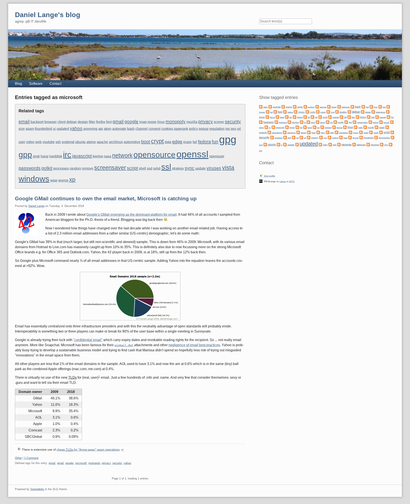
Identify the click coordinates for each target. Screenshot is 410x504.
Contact (55, 83)
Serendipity (37, 489)
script (132, 168)
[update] (285, 144)
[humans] (381, 122)
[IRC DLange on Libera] (260, 181)
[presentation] (336, 132)
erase (187, 142)
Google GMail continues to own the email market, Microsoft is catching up (106, 198)
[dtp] (305, 117)
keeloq (98, 156)
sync (189, 168)
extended (335, 117)
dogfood (300, 117)
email (24, 121)
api (100, 128)
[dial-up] (267, 117)
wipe (53, 180)
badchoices (346, 107)
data (168, 142)
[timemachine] (376, 137)
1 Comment (31, 458)
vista (228, 167)
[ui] (278, 144)
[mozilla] (365, 127)
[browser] (388, 106)
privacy (205, 121)
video (30, 142)
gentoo (295, 122)
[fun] (388, 117)
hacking (375, 122)
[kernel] (305, 127)
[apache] (283, 106)
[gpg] (346, 122)
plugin (313, 133)
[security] (392, 132)
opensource (154, 154)
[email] (320, 117)
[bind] (363, 106)
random (75, 168)
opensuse (216, 156)
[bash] (352, 106)
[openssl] (298, 132)
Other (18, 458)
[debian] (349, 111)
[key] (314, 127)
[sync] (321, 137)
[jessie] (287, 127)
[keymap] (334, 127)
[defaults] (362, 111)
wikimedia (346, 144)
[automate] (317, 106)
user (22, 142)
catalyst (290, 112)
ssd (149, 168)
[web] (330, 144)
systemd (68, 142)
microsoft (81, 463)
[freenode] (377, 117)
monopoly (175, 121)
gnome (322, 122)
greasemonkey (362, 122)
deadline (343, 112)
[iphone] (392, 122)
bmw (376, 107)
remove (87, 168)
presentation (343, 133)
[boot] (380, 106)
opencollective (277, 133)
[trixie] (392, 137)
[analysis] (270, 106)
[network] (387, 127)
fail (195, 142)
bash (131, 128)
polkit (46, 168)
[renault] (361, 132)
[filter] (349, 117)
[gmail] (308, 122)
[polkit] (327, 132)
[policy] (318, 132)
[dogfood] (294, 117)
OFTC (292, 181)
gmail (118, 121)
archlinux (116, 142)
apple (300, 107)
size (22, 128)
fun (215, 141)
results (375, 133)
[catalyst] (285, 111)
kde (301, 128)
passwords (30, 168)
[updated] (297, 144)
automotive (132, 142)
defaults (368, 112)
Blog (18, 83)
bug (280, 111)
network (122, 155)
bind (367, 107)
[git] (301, 122)
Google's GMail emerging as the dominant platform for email (131, 214)
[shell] (285, 137)
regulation (216, 128)
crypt (157, 141)
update (200, 168)
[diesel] (277, 117)
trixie (261, 145)
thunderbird (43, 128)
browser (50, 122)
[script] (381, 132)
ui (54, 128)
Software (35, 83)
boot (145, 141)
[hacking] (370, 122)
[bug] (275, 111)
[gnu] (327, 122)
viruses (213, 168)
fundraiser (268, 122)
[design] (388, 111)
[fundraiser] (260, 122)
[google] (335, 122)
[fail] (341, 117)
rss (227, 128)
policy (193, 128)
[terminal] (350, 137)
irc (67, 154)
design (83, 122)
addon (265, 107)
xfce (386, 145)
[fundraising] (276, 122)
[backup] (329, 106)
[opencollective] (269, 132)
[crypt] (328, 111)
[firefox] (357, 117)
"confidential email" (87, 340)
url (239, 128)
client (61, 122)
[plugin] (308, 132)
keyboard (328, 127)
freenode (383, 117)
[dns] (286, 117)
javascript (82, 155)
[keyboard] (322, 127)
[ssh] (293, 137)
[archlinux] (305, 106)
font (109, 122)
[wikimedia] (339, 144)
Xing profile (269, 176)
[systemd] (329, 137)
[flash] (368, 117)
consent (154, 128)
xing (260, 150)
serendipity (279, 138)
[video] (320, 144)
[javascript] (273, 127)
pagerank (181, 128)
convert (323, 112)
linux (161, 122)
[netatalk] (376, 127)
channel (141, 128)
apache (102, 142)
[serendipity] (272, 137)
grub (36, 156)
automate (119, 128)
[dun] (312, 117)
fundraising (283, 122)
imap (143, 122)
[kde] (297, 127)
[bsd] (267, 111)
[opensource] (284, 132)
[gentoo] (289, 122)
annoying (90, 128)
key (318, 128)
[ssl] (301, 137)
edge (177, 141)
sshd (156, 168)
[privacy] (350, 132)
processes (61, 168)
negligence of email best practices (194, 345)
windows (34, 178)
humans (386, 122)
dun (316, 117)
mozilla (191, 122)
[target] (341, 137)
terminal (356, 138)
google (131, 121)
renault (365, 133)
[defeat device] (373, 111)
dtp (309, 117)
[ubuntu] (265, 144)
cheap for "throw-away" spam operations (88, 449)
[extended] (330, 117)
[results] (371, 132)
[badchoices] (339, 106)
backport (37, 122)
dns (290, 117)
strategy (178, 168)
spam (30, 128)
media (360, 128)
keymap (339, 128)
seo (233, 128)
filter (92, 122)
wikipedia (361, 145)
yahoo (76, 128)
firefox (100, 122)
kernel (310, 127)
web (38, 142)
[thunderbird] (361, 137)
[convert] (317, 111)
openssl (192, 154)
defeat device (380, 112)
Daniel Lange (36, 206)
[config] (307, 111)
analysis (277, 107)
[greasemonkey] (354, 122)
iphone (261, 128)
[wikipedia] (354, 144)
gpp (25, 154)
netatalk (382, 127)
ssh (58, 142)
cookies (167, 128)
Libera (283, 181)
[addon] (260, 106)
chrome (301, 112)
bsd (271, 112)
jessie (152, 122)
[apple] (294, 106)
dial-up (272, 117)
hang (44, 156)
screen (219, 122)
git (305, 122)
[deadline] (337, 111)
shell (142, 168)
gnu (331, 122)
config (312, 112)
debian (71, 122)
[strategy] (308, 137)
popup (203, 128)
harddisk (55, 156)
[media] (355, 127)
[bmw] (371, 106)
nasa (107, 156)
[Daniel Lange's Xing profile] (261, 175)
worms (63, 180)
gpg (227, 139)
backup (334, 107)
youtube (48, 142)
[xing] (390, 144)
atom (107, 128)
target (345, 138)
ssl (166, 166)
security (233, 121)
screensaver (110, 167)
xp (72, 179)
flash (373, 117)
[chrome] (295, 111)
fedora (204, 141)
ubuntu (80, 142)
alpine (91, 142)
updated (63, 128)
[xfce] (381, 144)
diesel (282, 117)
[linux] (345, 127)
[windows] (368, 144)
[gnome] (317, 122)
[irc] (266, 127)
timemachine (384, 138)
